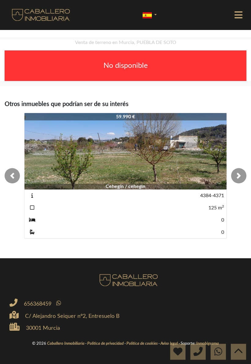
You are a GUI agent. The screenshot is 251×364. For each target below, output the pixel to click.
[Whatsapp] (58, 303)
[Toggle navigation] (238, 15)
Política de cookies (142, 343)
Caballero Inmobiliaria (66, 343)
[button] (12, 175)
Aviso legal (169, 343)
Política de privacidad (106, 343)
